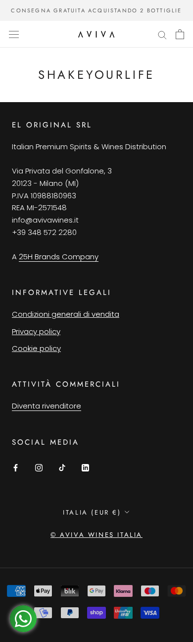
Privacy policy (36, 331)
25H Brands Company (58, 256)
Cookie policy (36, 348)
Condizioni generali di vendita (65, 314)
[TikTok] (62, 468)
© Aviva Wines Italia (96, 534)
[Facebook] (15, 468)
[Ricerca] (162, 34)
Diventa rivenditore (46, 406)
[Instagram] (39, 468)
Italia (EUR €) (92, 512)
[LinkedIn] (85, 468)
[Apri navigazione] (14, 34)
